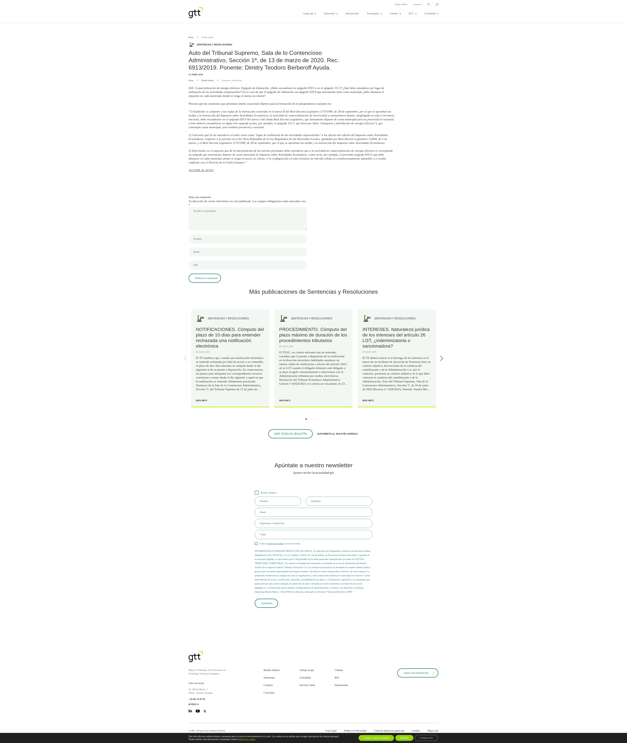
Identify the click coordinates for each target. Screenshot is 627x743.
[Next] (441, 358)
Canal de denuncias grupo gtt (389, 730)
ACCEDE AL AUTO (201, 170)
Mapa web (432, 730)
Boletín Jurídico (401, 4)
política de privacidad (275, 544)
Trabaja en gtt (306, 670)
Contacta (268, 685)
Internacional (352, 13)
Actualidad (430, 13)
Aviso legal (331, 730)
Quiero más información (416, 672)
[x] (205, 712)
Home (191, 37)
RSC (411, 13)
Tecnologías (373, 13)
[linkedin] (190, 711)
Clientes (394, 13)
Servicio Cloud (307, 685)
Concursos (417, 4)
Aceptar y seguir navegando (376, 738)
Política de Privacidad (355, 730)
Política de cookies (246, 739)
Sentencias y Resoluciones (232, 80)
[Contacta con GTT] (437, 4)
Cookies (415, 730)
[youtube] (198, 712)
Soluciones (329, 13)
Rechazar (404, 738)
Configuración (426, 738)
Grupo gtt (308, 13)
